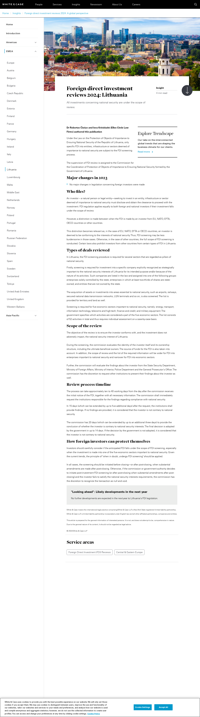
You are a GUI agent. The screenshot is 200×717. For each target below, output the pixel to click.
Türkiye (10, 283)
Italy (9, 154)
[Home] (12, 4)
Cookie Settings (142, 707)
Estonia (11, 108)
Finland (10, 116)
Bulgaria (11, 85)
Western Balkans (16, 306)
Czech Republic (15, 93)
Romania (11, 230)
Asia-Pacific (12, 316)
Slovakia (11, 245)
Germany (11, 131)
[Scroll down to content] (187, 90)
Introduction (13, 33)
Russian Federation (17, 238)
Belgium (11, 78)
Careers (136, 4)
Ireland (10, 146)
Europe (10, 62)
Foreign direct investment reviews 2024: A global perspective (56, 13)
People (38, 4)
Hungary (11, 139)
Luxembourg (13, 177)
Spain (10, 261)
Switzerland (13, 276)
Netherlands (13, 200)
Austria (10, 70)
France (10, 123)
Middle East (13, 192)
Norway (11, 207)
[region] (100, 707)
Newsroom (96, 4)
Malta (10, 184)
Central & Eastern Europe (129, 552)
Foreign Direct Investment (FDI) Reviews (90, 552)
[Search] (195, 4)
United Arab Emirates (18, 291)
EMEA (9, 51)
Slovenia (11, 253)
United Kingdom (15, 299)
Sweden (11, 268)
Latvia (10, 161)
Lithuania (11, 169)
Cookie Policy (93, 713)
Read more (144, 152)
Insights (76, 4)
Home (5, 13)
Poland (10, 215)
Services (57, 4)
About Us (117, 4)
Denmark (11, 100)
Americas (11, 42)
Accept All (163, 707)
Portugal (11, 222)
